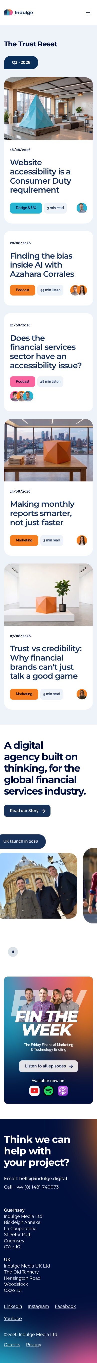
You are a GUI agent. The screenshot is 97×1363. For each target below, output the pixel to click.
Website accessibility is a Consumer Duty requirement (40, 176)
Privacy (33, 1344)
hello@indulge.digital (43, 1178)
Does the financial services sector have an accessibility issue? (46, 351)
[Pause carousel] (13, 952)
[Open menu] (88, 12)
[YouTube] (34, 1091)
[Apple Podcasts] (63, 1091)
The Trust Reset (30, 44)
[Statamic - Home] (18, 12)
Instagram (38, 1306)
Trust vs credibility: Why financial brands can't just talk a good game (46, 662)
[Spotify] (49, 1091)
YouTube (13, 1318)
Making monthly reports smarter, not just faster (42, 513)
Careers (12, 1344)
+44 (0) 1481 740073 (37, 1187)
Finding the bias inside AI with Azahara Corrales (42, 265)
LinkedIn (13, 1306)
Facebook (65, 1306)
